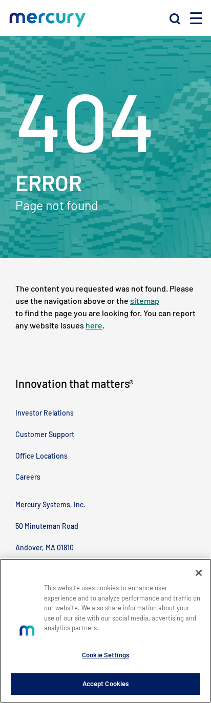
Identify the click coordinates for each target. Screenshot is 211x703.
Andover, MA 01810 (44, 547)
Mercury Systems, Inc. (50, 504)
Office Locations (41, 455)
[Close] (198, 573)
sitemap (144, 300)
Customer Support (44, 434)
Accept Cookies (105, 683)
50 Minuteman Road (46, 526)
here (94, 325)
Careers (27, 476)
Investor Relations (44, 412)
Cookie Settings (105, 655)
